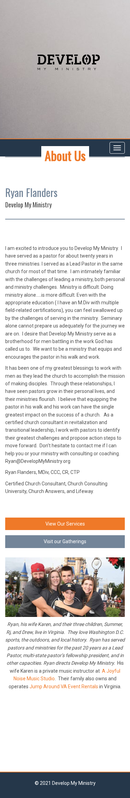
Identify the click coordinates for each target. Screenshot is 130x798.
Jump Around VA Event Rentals (63, 686)
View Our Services (65, 524)
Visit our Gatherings (65, 541)
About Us (65, 155)
